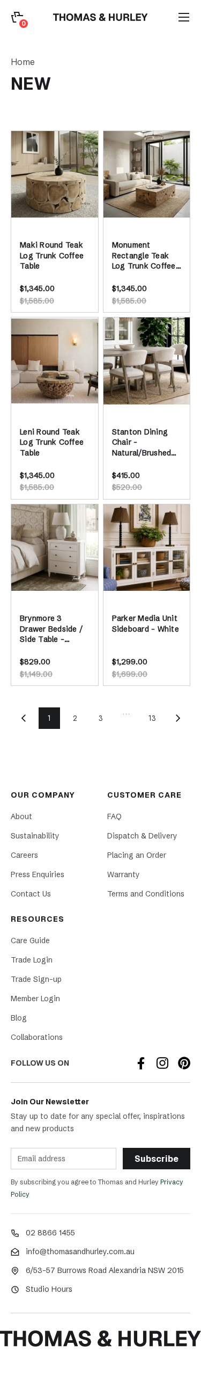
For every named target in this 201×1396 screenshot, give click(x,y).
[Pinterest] (183, 1063)
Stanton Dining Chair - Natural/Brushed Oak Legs (142, 443)
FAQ (114, 816)
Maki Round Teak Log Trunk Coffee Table (52, 255)
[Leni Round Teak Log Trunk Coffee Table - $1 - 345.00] (54, 360)
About (21, 816)
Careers (24, 855)
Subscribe (156, 1158)
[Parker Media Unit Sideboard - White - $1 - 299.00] (146, 547)
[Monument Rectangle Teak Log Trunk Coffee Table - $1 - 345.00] (146, 174)
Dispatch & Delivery (142, 836)
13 (152, 718)
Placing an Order (136, 855)
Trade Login (32, 960)
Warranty (123, 874)
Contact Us (31, 894)
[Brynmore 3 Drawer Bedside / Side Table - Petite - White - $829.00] (54, 547)
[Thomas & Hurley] (100, 17)
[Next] (178, 718)
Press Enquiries (37, 874)
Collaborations (37, 1037)
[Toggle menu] (184, 17)
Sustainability (35, 836)
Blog (19, 1018)
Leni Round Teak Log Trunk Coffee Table (52, 442)
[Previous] (23, 718)
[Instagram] (162, 1063)
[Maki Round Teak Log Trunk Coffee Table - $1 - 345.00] (54, 174)
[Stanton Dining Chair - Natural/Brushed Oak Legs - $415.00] (146, 360)
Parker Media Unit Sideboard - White (145, 623)
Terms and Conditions (145, 894)
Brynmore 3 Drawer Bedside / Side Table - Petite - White (51, 629)
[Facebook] (141, 1063)
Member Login (35, 998)
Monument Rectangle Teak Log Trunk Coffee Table (144, 256)
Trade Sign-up (36, 979)
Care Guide (30, 940)
